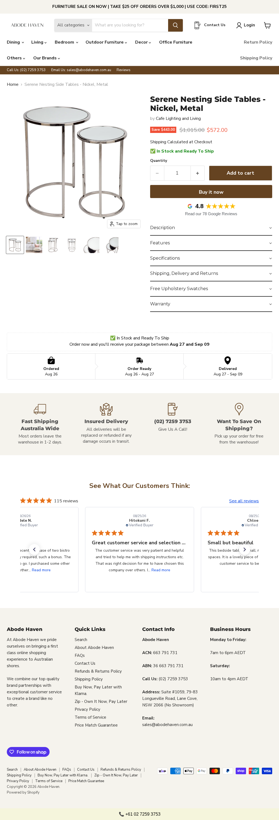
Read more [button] (41, 570)
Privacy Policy (87, 709)
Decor (142, 42)
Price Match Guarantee (96, 725)
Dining (14, 42)
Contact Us (85, 663)
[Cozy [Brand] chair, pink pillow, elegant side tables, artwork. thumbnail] (34, 245)
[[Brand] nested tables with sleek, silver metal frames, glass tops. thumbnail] (72, 245)
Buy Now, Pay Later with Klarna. (63, 775)
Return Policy (258, 42)
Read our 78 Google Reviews (211, 213)
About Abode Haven (94, 647)
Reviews (124, 70)
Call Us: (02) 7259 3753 (26, 70)
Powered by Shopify (23, 792)
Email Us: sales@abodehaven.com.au (81, 70)
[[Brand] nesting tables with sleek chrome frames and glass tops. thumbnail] (15, 245)
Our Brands (45, 58)
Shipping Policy (256, 58)
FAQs (80, 655)
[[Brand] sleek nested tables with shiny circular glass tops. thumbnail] (91, 245)
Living (37, 42)
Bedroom (65, 42)
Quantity (158, 161)
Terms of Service (90, 717)
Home (13, 84)
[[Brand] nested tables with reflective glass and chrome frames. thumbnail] (110, 245)
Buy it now (211, 192)
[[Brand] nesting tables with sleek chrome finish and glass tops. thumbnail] (53, 245)
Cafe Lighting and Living (178, 119)
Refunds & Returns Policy (98, 671)
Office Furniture (175, 42)
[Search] (175, 25)
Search (81, 639)
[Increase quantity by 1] (198, 173)
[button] (211, 228)
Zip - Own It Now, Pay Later (101, 701)
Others (15, 58)
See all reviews (244, 501)
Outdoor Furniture (105, 42)
